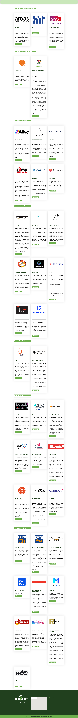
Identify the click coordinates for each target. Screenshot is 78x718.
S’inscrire (65, 2)
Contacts (59, 2)
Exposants (27, 2)
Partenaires (42, 2)
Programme (18, 2)
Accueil (13, 2)
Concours (34, 2)
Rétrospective (51, 2)
